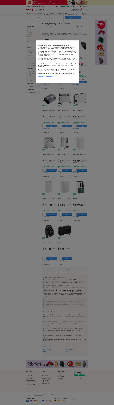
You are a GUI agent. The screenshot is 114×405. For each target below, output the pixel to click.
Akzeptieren (72, 80)
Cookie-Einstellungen (58, 80)
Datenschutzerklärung (42, 76)
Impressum (50, 76)
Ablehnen (42, 80)
